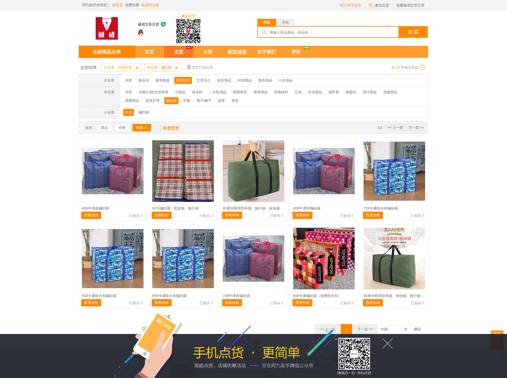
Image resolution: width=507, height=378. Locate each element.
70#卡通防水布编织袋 (381, 208)
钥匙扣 (351, 92)
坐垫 (235, 101)
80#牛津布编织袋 (306, 208)
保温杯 (197, 92)
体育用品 (224, 80)
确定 (417, 329)
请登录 (117, 5)
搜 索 (413, 31)
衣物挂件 (281, 92)
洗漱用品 (390, 92)
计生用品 (286, 80)
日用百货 (183, 80)
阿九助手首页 (350, 5)
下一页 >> (416, 128)
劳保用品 (261, 92)
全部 (128, 80)
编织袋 (171, 101)
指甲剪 (334, 92)
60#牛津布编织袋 (95, 208)
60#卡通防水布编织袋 (99, 296)
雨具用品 (265, 80)
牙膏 (186, 101)
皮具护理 (153, 101)
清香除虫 (132, 101)
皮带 (221, 101)
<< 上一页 (395, 128)
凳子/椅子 (204, 101)
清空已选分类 (202, 67)
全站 (285, 22)
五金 (298, 92)
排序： (90, 128)
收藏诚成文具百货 (410, 5)
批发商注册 (150, 5)
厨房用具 (240, 92)
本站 (266, 22)
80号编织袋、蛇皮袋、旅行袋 (175, 208)
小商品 (180, 92)
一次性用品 (218, 92)
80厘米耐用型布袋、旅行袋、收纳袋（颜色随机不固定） (267, 208)
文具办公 (204, 80)
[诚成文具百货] (107, 26)
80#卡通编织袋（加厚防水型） (317, 296)
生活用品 (315, 92)
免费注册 (132, 5)
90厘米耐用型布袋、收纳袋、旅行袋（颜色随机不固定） (408, 296)
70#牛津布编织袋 (236, 296)
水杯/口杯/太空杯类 (153, 92)
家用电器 (163, 80)
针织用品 (245, 80)
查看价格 (91, 215)
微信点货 (379, 4)
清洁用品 (370, 92)
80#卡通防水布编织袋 (169, 296)
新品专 (143, 80)
